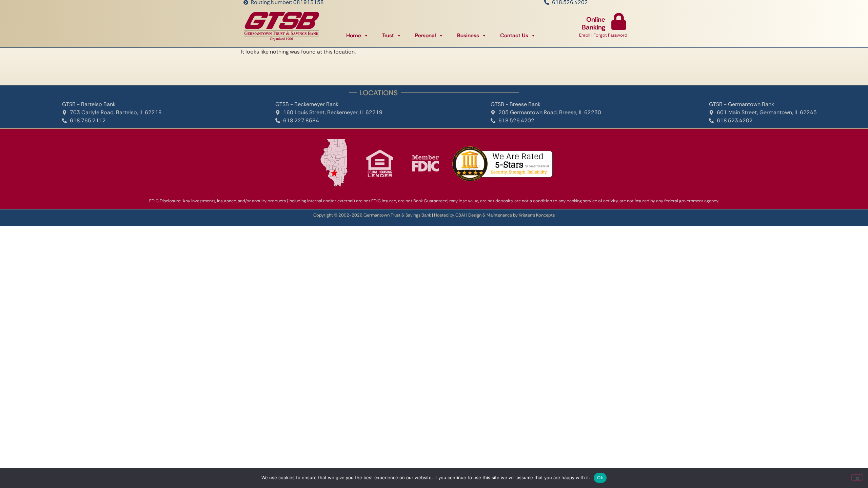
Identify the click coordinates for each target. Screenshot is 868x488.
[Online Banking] (618, 21)
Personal (425, 35)
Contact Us (514, 35)
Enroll (584, 35)
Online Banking (593, 23)
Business (468, 35)
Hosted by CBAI (449, 215)
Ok (600, 478)
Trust (388, 35)
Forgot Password (610, 35)
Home (353, 35)
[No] (857, 477)
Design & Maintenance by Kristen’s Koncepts (511, 215)
